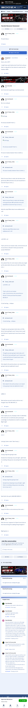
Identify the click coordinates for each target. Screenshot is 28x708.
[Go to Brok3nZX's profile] (3, 621)
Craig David (7, 58)
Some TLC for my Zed (10, 642)
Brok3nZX (9, 638)
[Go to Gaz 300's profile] (3, 604)
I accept (24, 700)
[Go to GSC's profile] (3, 643)
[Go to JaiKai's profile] (3, 611)
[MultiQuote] (2, 73)
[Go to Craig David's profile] (2, 58)
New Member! (8, 603)
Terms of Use (4, 701)
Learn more (3, 2)
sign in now (8, 544)
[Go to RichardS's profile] (3, 653)
